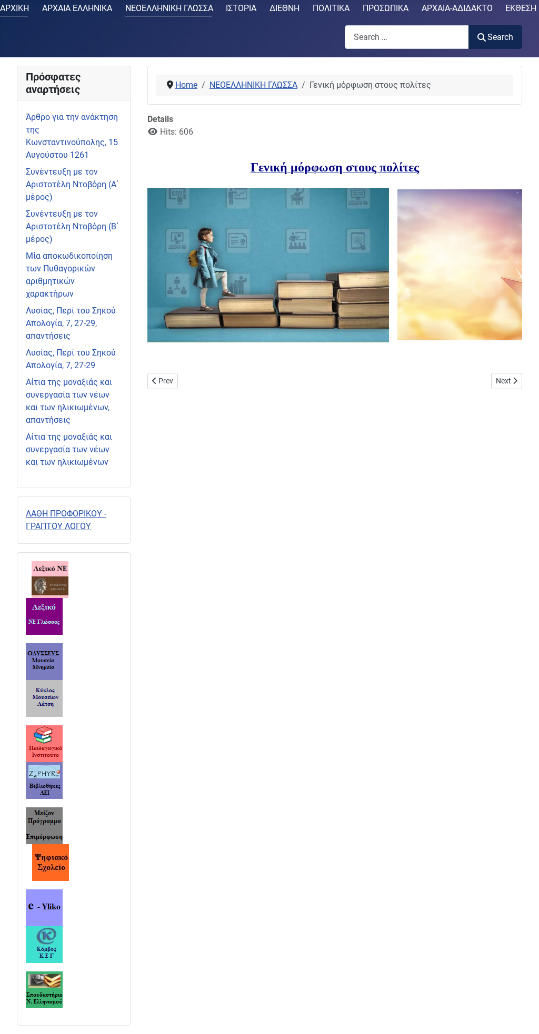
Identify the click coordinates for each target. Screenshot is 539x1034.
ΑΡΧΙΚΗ (14, 8)
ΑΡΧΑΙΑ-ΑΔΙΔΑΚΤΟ (457, 8)
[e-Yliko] (44, 907)
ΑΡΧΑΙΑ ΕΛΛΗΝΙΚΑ (77, 8)
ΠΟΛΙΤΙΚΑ (331, 8)
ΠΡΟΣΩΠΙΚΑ (385, 8)
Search (500, 37)
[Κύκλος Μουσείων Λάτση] (44, 698)
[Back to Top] (521, 1014)
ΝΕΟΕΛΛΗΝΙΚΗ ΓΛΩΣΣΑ (169, 8)
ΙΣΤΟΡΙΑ (241, 8)
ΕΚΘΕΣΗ (520, 8)
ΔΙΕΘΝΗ (285, 8)
